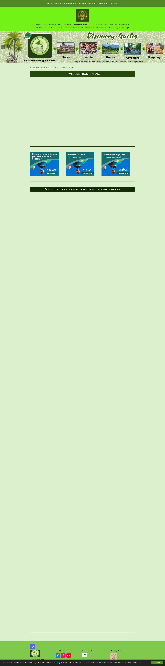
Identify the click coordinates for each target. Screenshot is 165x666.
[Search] (123, 27)
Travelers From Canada (65, 68)
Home (32, 68)
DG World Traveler (45, 68)
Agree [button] (157, 663)
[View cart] (127, 27)
